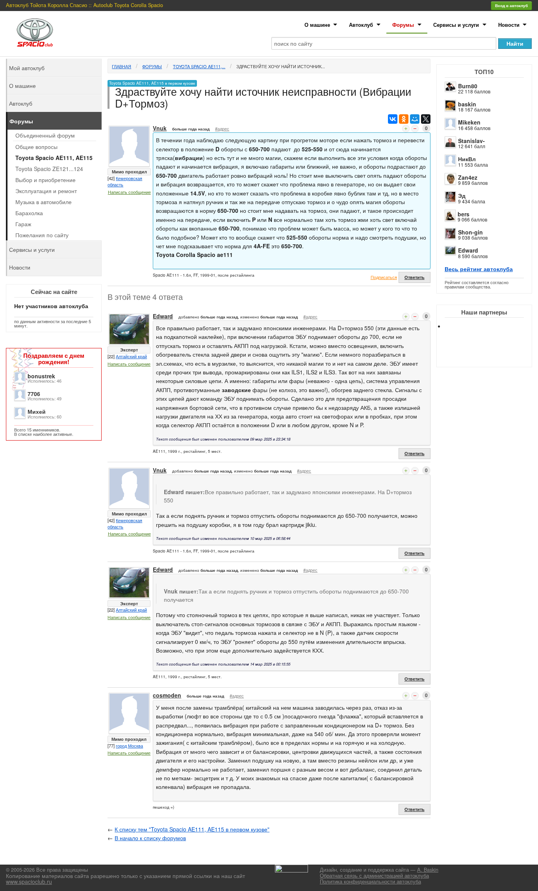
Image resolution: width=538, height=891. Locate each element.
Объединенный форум (45, 135)
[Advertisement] (491, 354)
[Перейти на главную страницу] (35, 32)
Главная (121, 66)
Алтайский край (131, 356)
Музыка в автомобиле (43, 202)
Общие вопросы (36, 147)
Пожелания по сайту (42, 235)
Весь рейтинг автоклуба (479, 269)
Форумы (403, 24)
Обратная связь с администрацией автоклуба (374, 875)
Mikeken (469, 122)
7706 (34, 394)
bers (463, 214)
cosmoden (167, 695)
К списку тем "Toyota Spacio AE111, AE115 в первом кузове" (192, 829)
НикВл (467, 159)
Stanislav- (471, 141)
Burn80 (467, 86)
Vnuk (160, 128)
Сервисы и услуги (456, 24)
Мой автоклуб (27, 68)
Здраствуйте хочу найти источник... (280, 66)
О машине (317, 24)
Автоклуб (361, 24)
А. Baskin (427, 869)
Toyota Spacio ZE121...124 (49, 169)
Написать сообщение (129, 192)
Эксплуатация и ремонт (46, 191)
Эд (462, 195)
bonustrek (41, 376)
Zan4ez (467, 177)
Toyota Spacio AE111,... (199, 66)
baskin (467, 104)
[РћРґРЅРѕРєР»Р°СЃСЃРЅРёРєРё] (403, 119)
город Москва (129, 745)
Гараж (23, 224)
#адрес (222, 128)
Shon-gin (470, 232)
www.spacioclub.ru (29, 881)
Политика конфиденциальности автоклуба (370, 881)
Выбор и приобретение (45, 180)
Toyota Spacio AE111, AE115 (54, 158)
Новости (508, 24)
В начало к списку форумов (150, 838)
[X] (425, 119)
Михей (37, 411)
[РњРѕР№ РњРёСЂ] (414, 119)
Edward (468, 250)
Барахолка (29, 213)
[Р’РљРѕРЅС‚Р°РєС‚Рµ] (392, 119)
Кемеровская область (125, 181)
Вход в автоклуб (511, 5)
